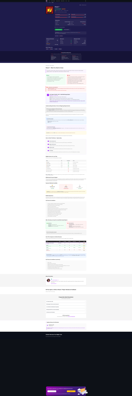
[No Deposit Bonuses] (46, 1)
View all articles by (53, 283)
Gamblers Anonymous (53, 57)
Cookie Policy (69, 393)
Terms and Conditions (65, 393)
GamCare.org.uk (53, 58)
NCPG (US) (52, 59)
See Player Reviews (66, 29)
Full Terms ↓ (79, 32)
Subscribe (71, 391)
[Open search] (85, 1)
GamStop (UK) (63, 56)
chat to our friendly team (71, 316)
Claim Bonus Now (58, 29)
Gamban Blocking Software (65, 57)
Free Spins (50, 2)
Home (47, 2)
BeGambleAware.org (64, 33)
